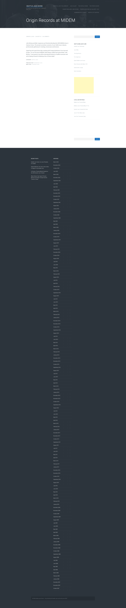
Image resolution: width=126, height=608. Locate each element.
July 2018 (55, 261)
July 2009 (55, 523)
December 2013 (56, 358)
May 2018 (55, 267)
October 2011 (56, 439)
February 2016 (56, 286)
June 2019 (55, 246)
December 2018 (56, 252)
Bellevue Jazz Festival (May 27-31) (81, 105)
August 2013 (56, 370)
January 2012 (56, 429)
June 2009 (55, 526)
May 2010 (55, 492)
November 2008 (56, 548)
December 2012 (56, 395)
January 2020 (56, 230)
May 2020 (55, 221)
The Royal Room (83, 6)
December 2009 (56, 507)
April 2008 (55, 569)
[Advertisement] (84, 85)
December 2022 (56, 177)
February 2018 (56, 274)
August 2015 (56, 295)
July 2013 (55, 373)
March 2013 (55, 386)
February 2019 (56, 249)
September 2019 (57, 239)
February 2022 (56, 190)
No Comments (46, 36)
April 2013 (55, 383)
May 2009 (55, 529)
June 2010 (55, 488)
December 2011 (56, 432)
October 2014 (56, 327)
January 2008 (56, 579)
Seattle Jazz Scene (34, 6)
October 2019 (56, 236)
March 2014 (55, 348)
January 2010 (56, 504)
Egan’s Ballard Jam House (71, 9)
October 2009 (56, 513)
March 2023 (55, 174)
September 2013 (57, 367)
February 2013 (56, 389)
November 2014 (56, 323)
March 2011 (55, 460)
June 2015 (55, 302)
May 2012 (55, 417)
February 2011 (56, 464)
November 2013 (56, 361)
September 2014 (57, 330)
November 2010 (56, 473)
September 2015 (57, 292)
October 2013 (56, 364)
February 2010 (56, 501)
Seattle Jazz (35, 59)
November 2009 (56, 510)
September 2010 (57, 479)
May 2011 (55, 454)
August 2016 (56, 277)
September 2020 (57, 218)
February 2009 (56, 538)
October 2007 (56, 588)
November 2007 (56, 585)
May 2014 (55, 342)
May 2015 (55, 305)
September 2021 (57, 202)
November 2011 (56, 436)
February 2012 (56, 426)
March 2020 (55, 227)
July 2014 (55, 336)
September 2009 (57, 516)
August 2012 (56, 407)
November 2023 (56, 165)
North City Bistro (93, 12)
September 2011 (57, 442)
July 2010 (55, 485)
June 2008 (55, 563)
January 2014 (56, 355)
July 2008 (55, 560)
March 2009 (55, 535)
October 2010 (56, 476)
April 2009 (55, 532)
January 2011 (56, 467)
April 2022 (55, 187)
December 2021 (56, 193)
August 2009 (56, 520)
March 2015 (55, 311)
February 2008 (56, 576)
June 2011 (55, 451)
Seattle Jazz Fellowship (60, 6)
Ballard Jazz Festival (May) (80, 102)
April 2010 (55, 495)
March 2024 (55, 162)
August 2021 (56, 205)
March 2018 (55, 271)
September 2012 (57, 404)
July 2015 (55, 299)
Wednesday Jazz (34, 62)
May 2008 (55, 566)
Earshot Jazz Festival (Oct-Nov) (81, 109)
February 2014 (56, 351)
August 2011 (56, 445)
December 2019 (56, 233)
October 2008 (56, 551)
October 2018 (56, 255)
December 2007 (56, 582)
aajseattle (38, 36)
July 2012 (55, 411)
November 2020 (56, 211)
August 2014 (56, 333)
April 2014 (55, 345)
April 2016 (55, 283)
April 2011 (55, 457)
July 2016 (55, 280)
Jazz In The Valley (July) (79, 112)
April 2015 (55, 308)
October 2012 (56, 401)
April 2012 (55, 420)
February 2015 (56, 314)
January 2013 (56, 392)
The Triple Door (94, 6)
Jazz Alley (73, 6)
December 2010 (56, 470)
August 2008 (56, 557)
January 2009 (56, 541)
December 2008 (56, 544)
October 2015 (56, 289)
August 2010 (56, 482)
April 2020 (55, 224)
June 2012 (55, 414)
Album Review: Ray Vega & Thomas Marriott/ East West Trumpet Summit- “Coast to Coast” (39, 177)
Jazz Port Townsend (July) (80, 116)
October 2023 (56, 168)
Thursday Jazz (32, 64)
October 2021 (56, 199)
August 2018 (56, 258)
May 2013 (55, 379)
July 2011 (55, 448)
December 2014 (56, 320)
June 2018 (55, 264)
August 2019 (56, 243)
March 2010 (55, 498)
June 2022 (55, 183)
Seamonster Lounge (80, 12)
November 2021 (56, 196)
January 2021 (56, 208)
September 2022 (57, 180)
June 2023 (55, 171)
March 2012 (55, 423)
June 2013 (55, 376)
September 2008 (57, 554)
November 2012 (56, 398)
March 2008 (55, 572)
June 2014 (55, 339)
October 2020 (56, 215)
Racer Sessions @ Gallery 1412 (89, 9)
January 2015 (56, 317)
